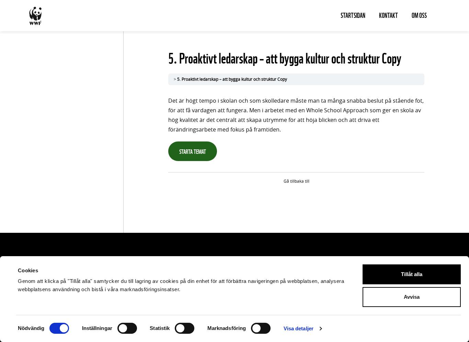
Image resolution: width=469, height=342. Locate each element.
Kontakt (388, 15)
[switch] (127, 328)
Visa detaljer (298, 328)
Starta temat (192, 151)
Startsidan (353, 15)
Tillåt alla (411, 274)
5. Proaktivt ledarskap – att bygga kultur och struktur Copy (232, 79)
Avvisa (412, 297)
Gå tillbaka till (296, 181)
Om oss (419, 15)
